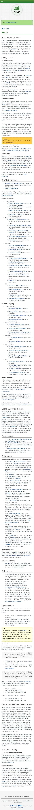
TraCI (7, 29)
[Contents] (3, 17)
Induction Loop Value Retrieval (18, 220)
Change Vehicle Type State (17, 315)
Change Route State (15, 319)
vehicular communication (12, 556)
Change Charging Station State (19, 350)
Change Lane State (15, 341)
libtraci (11, 475)
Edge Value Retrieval (15, 249)
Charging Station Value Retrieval (19, 265)
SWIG (12, 426)
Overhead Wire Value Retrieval (18, 275)
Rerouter (11, 280)
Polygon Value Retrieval (16, 298)
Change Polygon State (16, 372)
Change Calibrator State (16, 324)
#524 (10, 762)
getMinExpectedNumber (18, 165)
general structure (7, 195)
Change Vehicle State (15, 308)
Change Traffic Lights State (17, 347)
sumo (19, 65)
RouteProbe (12, 240)
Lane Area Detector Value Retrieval (20, 225)
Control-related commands (13, 183)
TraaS (11, 535)
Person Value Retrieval (16, 207)
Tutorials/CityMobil (14, 443)
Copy (30, 653)
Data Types (24, 150)
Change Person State (15, 312)
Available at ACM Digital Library (15, 587)
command (11, 160)
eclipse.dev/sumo (11, 22)
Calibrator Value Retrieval (17, 236)
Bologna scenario (25, 681)
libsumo (13, 50)
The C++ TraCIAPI (14, 480)
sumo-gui (12, 90)
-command (10, 110)
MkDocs (19, 808)
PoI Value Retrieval (15, 295)
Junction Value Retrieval (16, 245)
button (27, 91)
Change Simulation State (16, 361)
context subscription (8, 400)
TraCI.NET (12, 500)
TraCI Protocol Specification (20, 149)
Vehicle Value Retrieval (16, 203)
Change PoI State (14, 369)
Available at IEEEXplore (12, 601)
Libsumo (4, 417)
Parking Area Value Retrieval (18, 271)
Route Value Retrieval (15, 214)
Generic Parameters (11, 188)
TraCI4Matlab (14, 513)
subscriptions (9, 668)
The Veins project (14, 489)
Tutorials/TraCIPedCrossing (16, 448)
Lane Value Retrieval (15, 253)
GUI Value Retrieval (15, 289)
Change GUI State (14, 365)
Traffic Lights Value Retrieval (18, 258)
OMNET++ (8, 493)
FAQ (3, 787)
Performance (27, 405)
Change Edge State (15, 337)
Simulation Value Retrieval (17, 286)
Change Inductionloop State (17, 328)
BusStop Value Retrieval (16, 262)
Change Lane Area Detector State (19, 332)
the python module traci (17, 462)
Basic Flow (10, 150)
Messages (17, 150)
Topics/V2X (26, 556)
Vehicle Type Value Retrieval (18, 210)
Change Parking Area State (17, 356)
